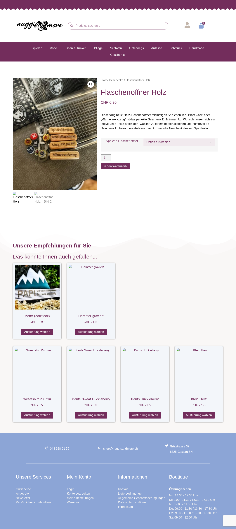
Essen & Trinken (76, 48)
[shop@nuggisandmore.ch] (99, 448)
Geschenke (118, 54)
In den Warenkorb (115, 166)
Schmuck (176, 48)
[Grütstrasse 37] (166, 445)
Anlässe (156, 48)
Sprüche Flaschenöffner (122, 141)
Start (104, 80)
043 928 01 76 (59, 448)
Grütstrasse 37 (180, 446)
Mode (53, 48)
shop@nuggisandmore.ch (120, 448)
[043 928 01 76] (46, 448)
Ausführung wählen (37, 331)
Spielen (37, 48)
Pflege (98, 48)
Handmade (196, 48)
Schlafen (116, 48)
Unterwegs (136, 48)
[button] (90, 84)
